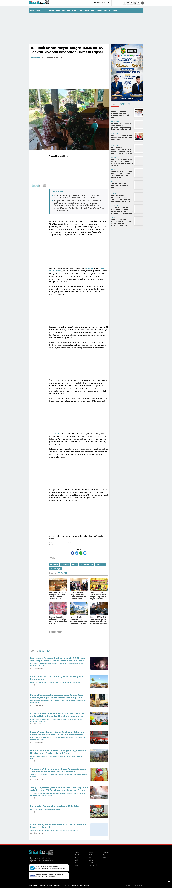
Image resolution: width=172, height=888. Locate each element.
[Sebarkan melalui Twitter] (76, 553)
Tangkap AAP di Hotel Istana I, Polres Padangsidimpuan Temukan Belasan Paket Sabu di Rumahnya (58, 770)
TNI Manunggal (64, 221)
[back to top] (169, 881)
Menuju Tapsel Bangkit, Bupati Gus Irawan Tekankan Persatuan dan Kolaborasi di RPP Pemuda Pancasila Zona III (57, 735)
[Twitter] (128, 2)
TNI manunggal (55, 569)
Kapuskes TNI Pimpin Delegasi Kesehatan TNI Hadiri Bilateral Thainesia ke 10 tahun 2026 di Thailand (76, 196)
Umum (99, 10)
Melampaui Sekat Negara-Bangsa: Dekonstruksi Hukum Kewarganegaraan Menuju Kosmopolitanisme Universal (122, 150)
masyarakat (65, 564)
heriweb (141, 885)
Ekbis (58, 10)
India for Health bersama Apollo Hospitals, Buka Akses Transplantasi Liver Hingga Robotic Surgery (78, 622)
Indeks (115, 10)
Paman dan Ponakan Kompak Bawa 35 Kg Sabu (54, 806)
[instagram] (135, 2)
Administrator (35, 58)
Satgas (89, 268)
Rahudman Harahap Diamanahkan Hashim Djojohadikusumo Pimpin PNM (120, 114)
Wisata (74, 10)
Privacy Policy (66, 885)
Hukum (51, 10)
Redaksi (42, 885)
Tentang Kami (33, 885)
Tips (104, 855)
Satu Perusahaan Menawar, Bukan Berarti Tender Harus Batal (121, 185)
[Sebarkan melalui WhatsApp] (81, 553)
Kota (63, 10)
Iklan (81, 885)
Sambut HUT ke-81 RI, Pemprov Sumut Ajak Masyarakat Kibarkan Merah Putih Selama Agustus (98, 621)
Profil (81, 10)
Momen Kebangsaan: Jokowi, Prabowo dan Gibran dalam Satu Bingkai (122, 137)
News (38, 10)
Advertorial (93, 865)
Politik (45, 10)
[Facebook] (124, 2)
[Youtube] (131, 2)
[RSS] (138, 2)
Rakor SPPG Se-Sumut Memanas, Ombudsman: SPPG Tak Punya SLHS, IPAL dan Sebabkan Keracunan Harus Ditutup (120, 199)
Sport (93, 10)
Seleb (87, 10)
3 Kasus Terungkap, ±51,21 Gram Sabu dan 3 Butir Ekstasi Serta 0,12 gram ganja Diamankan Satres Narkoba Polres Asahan (122, 211)
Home (32, 10)
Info (68, 10)
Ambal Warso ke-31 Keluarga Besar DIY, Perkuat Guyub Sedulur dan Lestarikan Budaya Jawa (121, 174)
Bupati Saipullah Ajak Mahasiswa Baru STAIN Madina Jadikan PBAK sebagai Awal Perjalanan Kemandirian (57, 715)
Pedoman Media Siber (53, 885)
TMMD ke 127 (100, 564)
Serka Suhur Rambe (86, 564)
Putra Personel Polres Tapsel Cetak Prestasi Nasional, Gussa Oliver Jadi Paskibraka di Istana (122, 162)
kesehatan (54, 564)
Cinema (106, 852)
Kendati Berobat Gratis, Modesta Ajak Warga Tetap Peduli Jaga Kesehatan (79, 209)
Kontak (86, 885)
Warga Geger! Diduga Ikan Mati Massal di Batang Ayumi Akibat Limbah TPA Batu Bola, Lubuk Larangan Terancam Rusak (59, 790)
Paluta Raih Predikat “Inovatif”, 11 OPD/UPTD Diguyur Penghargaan (56, 678)
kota (32, 668)
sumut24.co (62, 156)
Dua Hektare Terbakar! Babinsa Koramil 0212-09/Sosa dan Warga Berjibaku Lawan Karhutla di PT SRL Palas (57, 659)
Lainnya (107, 10)
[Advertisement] (86, 28)
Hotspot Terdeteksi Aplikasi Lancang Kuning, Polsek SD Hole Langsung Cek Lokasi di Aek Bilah (58, 752)
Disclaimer (75, 885)
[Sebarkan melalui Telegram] (85, 553)
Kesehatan (54, 433)
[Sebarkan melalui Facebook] (72, 553)
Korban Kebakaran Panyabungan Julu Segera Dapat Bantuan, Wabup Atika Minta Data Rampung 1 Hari (57, 696)
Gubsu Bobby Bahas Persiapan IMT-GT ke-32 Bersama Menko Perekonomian (58, 826)
